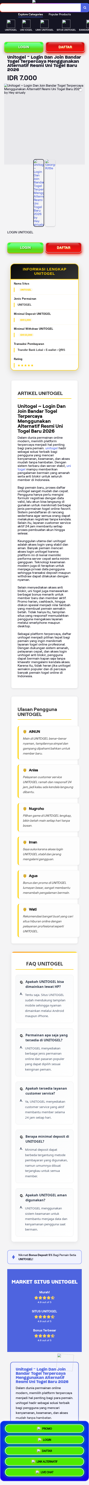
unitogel (51, 448)
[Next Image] (81, 124)
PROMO (47, 1427)
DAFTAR (65, 47)
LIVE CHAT (47, 1473)
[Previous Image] (7, 124)
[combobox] (40, 8)
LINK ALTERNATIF (47, 1461)
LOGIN (23, 47)
